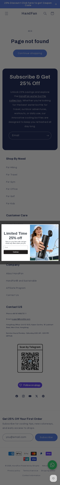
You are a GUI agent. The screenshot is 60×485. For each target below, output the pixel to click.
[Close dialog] (56, 226)
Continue (16, 252)
